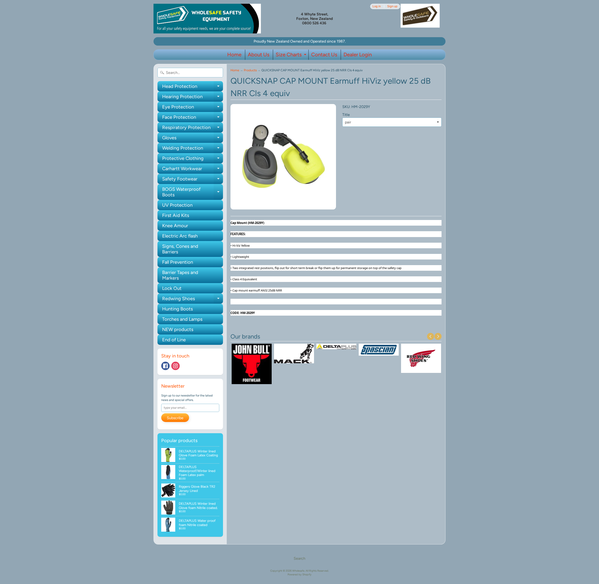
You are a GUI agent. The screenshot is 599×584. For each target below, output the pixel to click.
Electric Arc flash (180, 236)
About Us (258, 54)
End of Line (174, 339)
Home (234, 54)
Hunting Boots (177, 309)
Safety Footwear (192, 180)
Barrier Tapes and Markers (180, 275)
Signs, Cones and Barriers (180, 249)
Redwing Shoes (192, 300)
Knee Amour (175, 225)
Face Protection (192, 118)
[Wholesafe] (207, 18)
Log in (377, 6)
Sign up (392, 6)
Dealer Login (357, 54)
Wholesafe (298, 570)
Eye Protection (192, 108)
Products (250, 70)
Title (346, 114)
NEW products (177, 329)
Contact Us (324, 54)
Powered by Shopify (299, 574)
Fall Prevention (177, 262)
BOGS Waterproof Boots (192, 192)
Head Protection (192, 87)
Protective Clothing (192, 159)
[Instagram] (175, 366)
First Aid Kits (175, 215)
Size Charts (291, 55)
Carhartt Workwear (192, 170)
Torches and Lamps (182, 319)
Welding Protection (192, 149)
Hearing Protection (192, 98)
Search (299, 558)
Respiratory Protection (192, 129)
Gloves (192, 139)
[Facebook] (165, 366)
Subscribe (175, 418)
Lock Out (172, 288)
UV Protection (177, 205)
